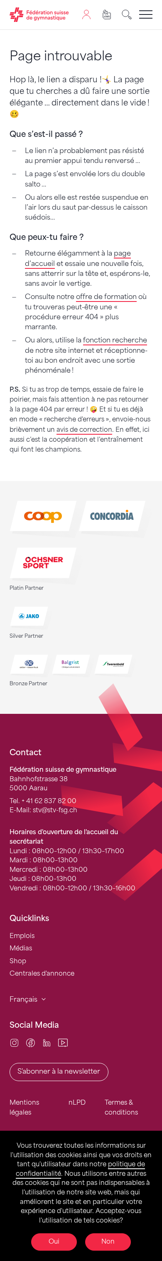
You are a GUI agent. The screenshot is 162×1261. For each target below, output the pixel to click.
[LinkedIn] (47, 1042)
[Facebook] (30, 1042)
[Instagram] (14, 1042)
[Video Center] (63, 1042)
